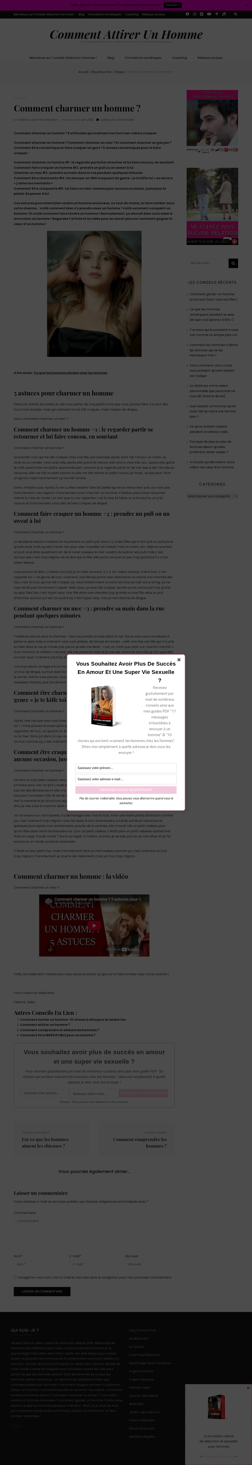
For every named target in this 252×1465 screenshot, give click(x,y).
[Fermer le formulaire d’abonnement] (179, 660)
